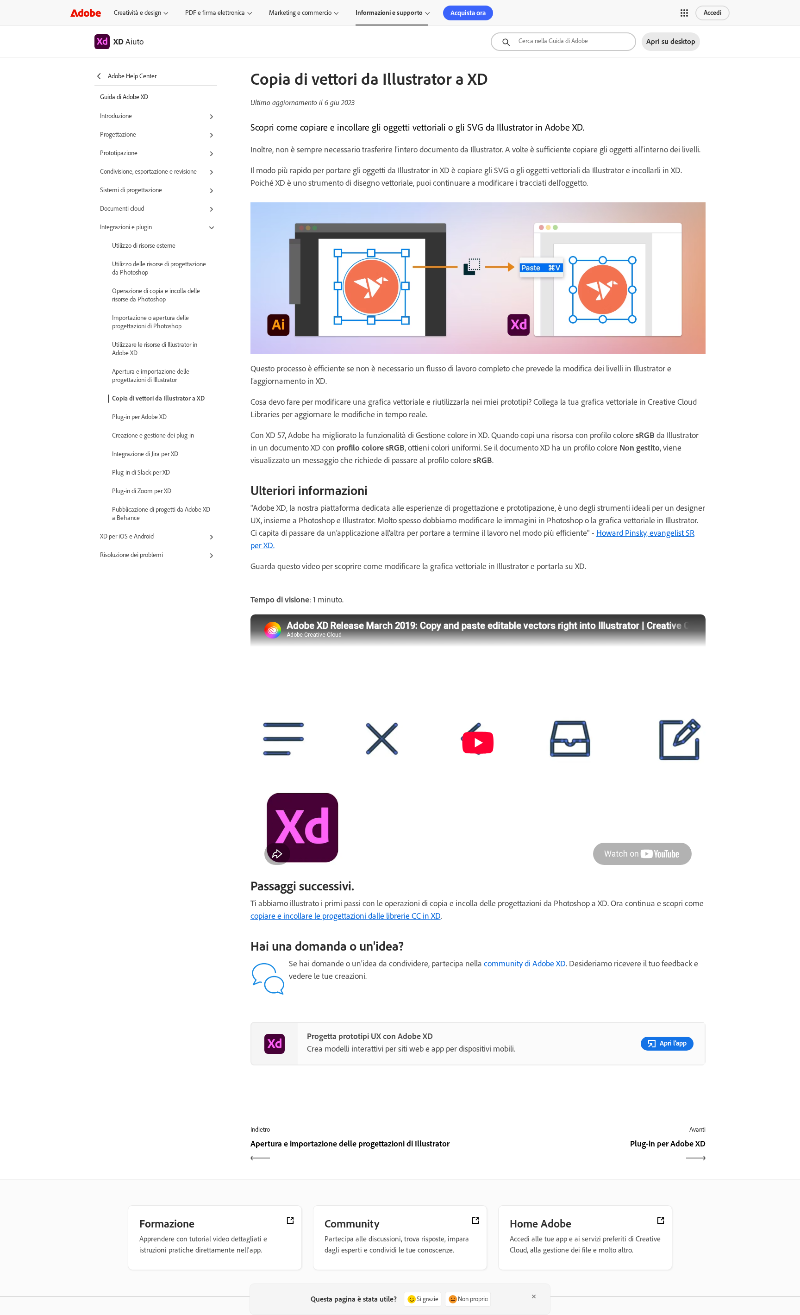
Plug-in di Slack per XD (141, 472)
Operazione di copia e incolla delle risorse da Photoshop (156, 295)
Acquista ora (468, 13)
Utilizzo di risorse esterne (143, 246)
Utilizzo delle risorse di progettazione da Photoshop (159, 268)
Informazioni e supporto (389, 13)
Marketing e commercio (300, 13)
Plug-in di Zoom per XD (141, 491)
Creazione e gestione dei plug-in (153, 435)
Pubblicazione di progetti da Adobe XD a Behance (161, 514)
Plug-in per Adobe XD (139, 417)
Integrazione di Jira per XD (145, 454)
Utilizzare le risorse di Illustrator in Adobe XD (154, 349)
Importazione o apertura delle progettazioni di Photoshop (150, 322)
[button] (684, 13)
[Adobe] (86, 12)
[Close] (533, 1296)
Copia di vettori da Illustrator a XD (158, 398)
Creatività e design (137, 13)
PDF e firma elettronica (215, 13)
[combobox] (563, 41)
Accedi (712, 13)
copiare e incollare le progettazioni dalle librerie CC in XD (345, 916)
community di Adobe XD (525, 963)
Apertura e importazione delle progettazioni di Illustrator (150, 376)
